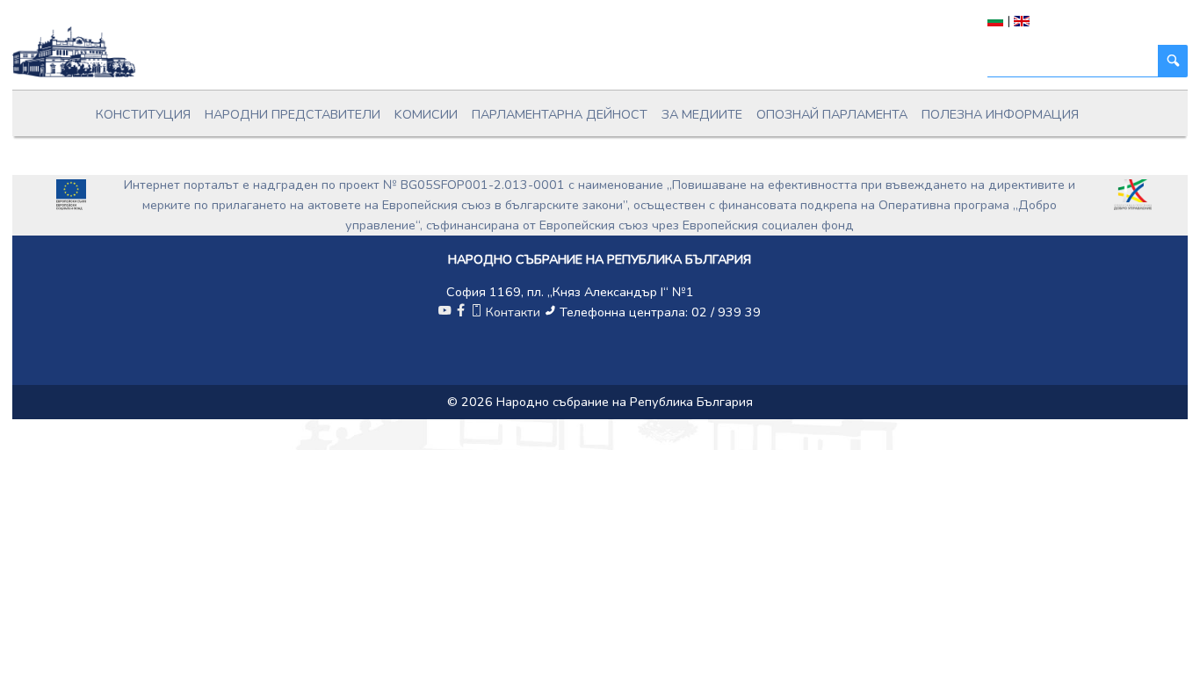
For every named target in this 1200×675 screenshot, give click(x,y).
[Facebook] (460, 312)
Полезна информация (1000, 114)
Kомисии (426, 114)
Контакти (513, 312)
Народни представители (292, 114)
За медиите (701, 114)
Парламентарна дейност (559, 114)
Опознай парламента (831, 114)
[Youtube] (444, 312)
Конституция (143, 114)
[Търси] (1173, 61)
